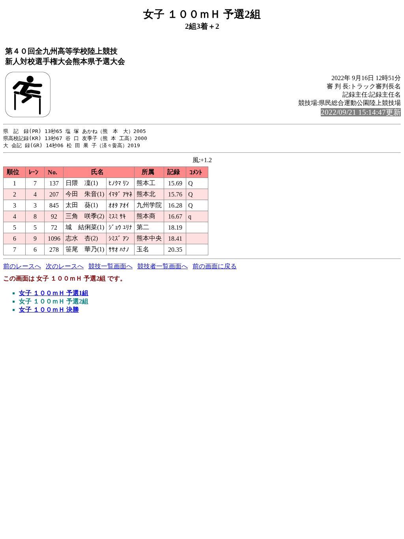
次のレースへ (65, 266)
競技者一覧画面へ (162, 266)
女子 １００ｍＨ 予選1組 (53, 293)
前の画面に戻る (215, 266)
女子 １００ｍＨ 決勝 (49, 309)
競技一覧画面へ (110, 266)
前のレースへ (22, 266)
